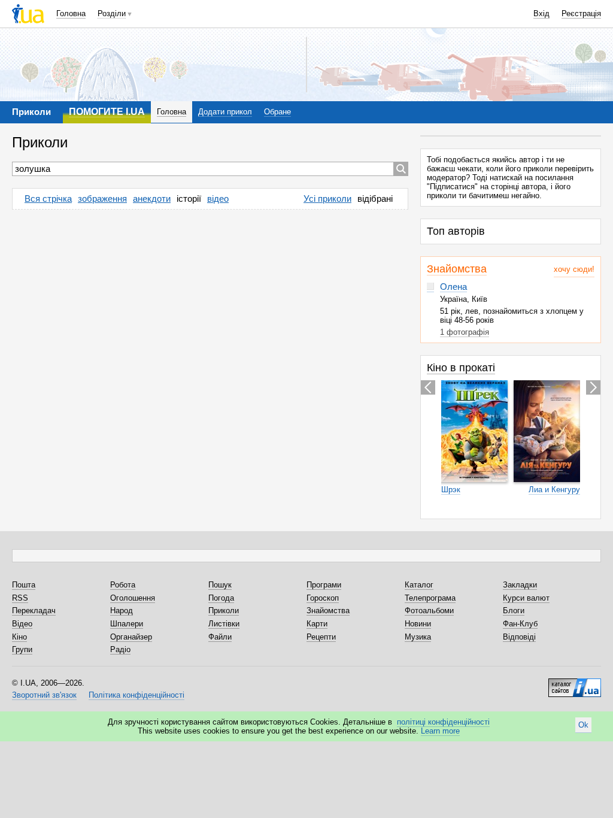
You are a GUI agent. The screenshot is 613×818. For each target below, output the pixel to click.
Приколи (223, 610)
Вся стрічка (48, 198)
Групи (22, 649)
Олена (453, 286)
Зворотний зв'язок (44, 694)
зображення (102, 198)
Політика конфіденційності (136, 694)
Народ (121, 610)
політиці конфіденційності (443, 721)
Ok (583, 724)
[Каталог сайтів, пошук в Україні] (574, 683)
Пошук (220, 584)
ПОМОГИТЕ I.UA (107, 112)
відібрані (375, 198)
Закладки (520, 584)
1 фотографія (464, 332)
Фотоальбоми (429, 610)
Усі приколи (327, 198)
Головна (71, 13)
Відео (22, 623)
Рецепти (321, 636)
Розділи (112, 13)
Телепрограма (430, 597)
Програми (323, 584)
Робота (122, 584)
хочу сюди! (574, 269)
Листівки (223, 623)
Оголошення (132, 597)
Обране (277, 111)
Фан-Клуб (520, 623)
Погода (221, 597)
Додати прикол (225, 111)
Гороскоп (322, 597)
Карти (316, 623)
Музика (418, 636)
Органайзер (131, 636)
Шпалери (126, 623)
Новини (418, 623)
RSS (20, 597)
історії (189, 198)
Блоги (513, 610)
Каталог (419, 584)
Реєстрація (581, 13)
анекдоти (152, 198)
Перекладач (34, 610)
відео (218, 198)
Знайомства (457, 269)
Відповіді (519, 636)
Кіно (19, 636)
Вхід (541, 13)
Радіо (120, 649)
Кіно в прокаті (461, 368)
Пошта (23, 584)
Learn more (440, 730)
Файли (220, 636)
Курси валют (526, 597)
